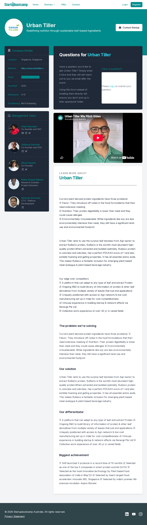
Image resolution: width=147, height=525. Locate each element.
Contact (76, 4)
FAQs (63, 4)
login (112, 86)
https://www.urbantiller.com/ (34, 68)
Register (136, 4)
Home (35, 4)
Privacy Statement (15, 516)
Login (125, 4)
